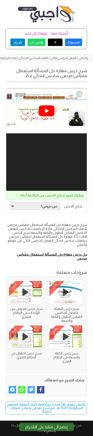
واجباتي (83, 58)
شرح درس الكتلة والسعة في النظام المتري (66, 357)
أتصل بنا (17, 425)
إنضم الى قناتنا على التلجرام (46, 427)
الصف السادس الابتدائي (33, 58)
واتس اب (36, 42)
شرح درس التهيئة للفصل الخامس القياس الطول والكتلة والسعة (66, 315)
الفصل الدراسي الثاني (63, 58)
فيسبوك (73, 42)
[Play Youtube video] (46, 110)
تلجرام (18, 42)
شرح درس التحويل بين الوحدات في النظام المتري (26, 313)
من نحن (76, 425)
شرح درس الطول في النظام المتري (26, 355)
